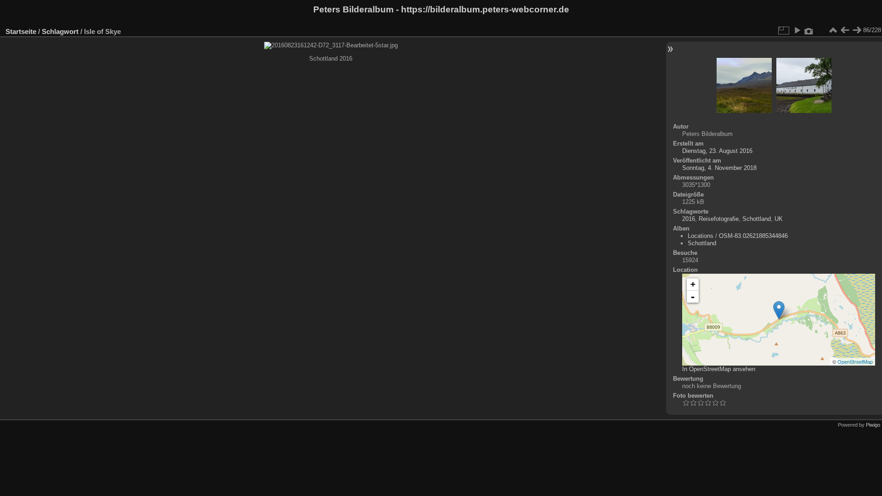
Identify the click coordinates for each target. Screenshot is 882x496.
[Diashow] (797, 30)
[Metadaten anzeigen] (809, 30)
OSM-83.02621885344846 (753, 235)
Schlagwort (60, 31)
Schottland (756, 218)
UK (779, 218)
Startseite (21, 31)
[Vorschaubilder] (833, 30)
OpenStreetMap (855, 361)
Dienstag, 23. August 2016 (717, 150)
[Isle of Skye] (779, 310)
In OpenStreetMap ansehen (718, 369)
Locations (700, 235)
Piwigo (873, 425)
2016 (688, 218)
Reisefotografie (719, 218)
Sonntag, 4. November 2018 (719, 167)
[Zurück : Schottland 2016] (845, 30)
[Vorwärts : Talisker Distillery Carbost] (857, 30)
